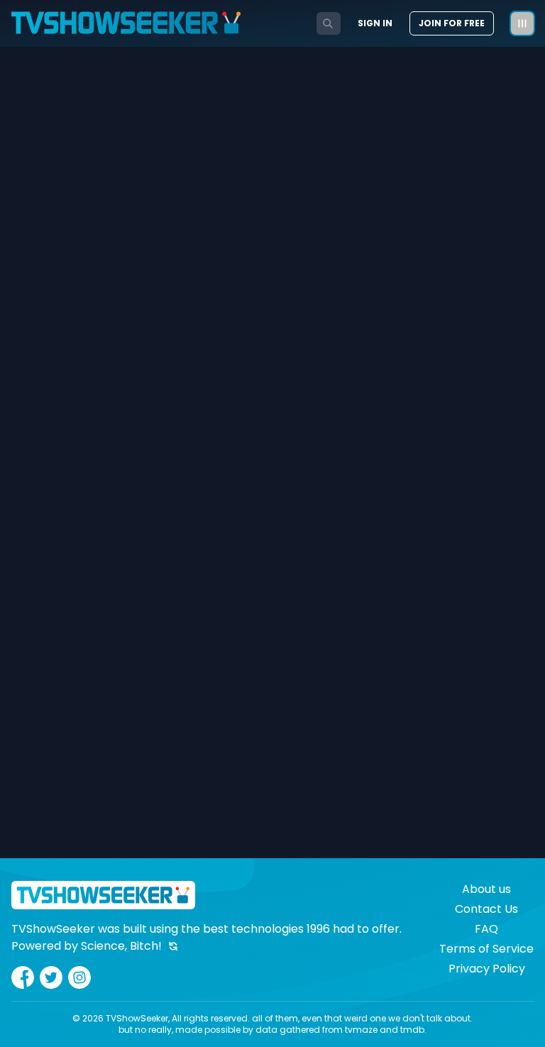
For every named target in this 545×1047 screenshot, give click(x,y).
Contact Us (486, 909)
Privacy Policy (486, 968)
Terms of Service (486, 949)
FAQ (486, 929)
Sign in (375, 23)
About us (486, 889)
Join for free (452, 23)
